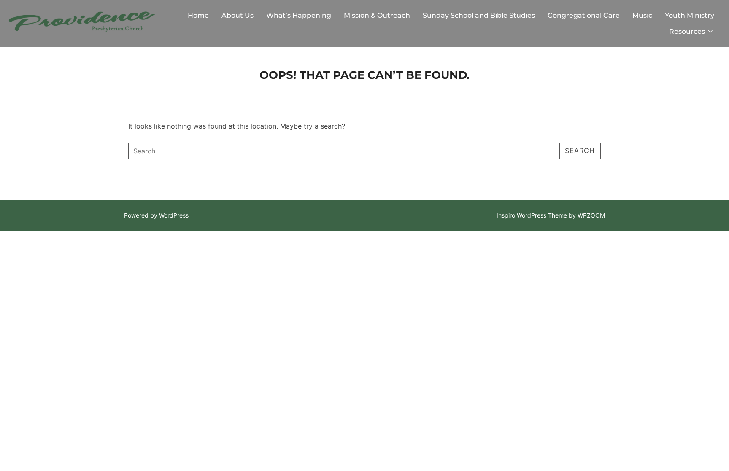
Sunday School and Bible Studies (479, 15)
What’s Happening (298, 15)
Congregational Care (584, 15)
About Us (237, 15)
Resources (687, 31)
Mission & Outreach (377, 15)
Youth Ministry (689, 15)
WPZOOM (591, 215)
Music (642, 15)
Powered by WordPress (156, 215)
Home (198, 15)
